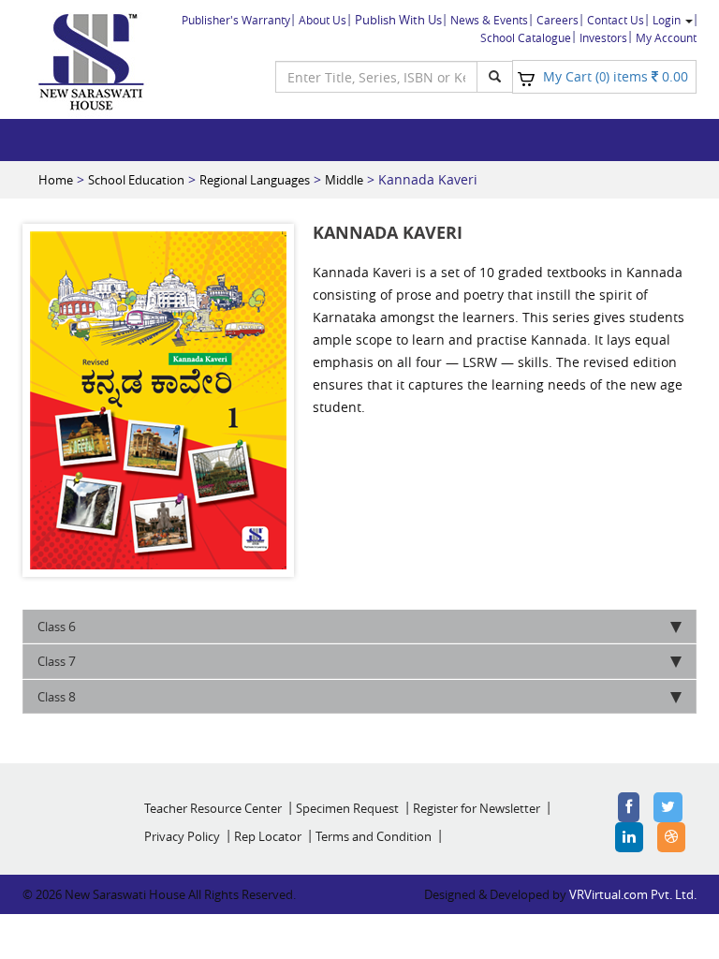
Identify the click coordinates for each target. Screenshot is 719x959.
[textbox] (376, 77)
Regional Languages (254, 179)
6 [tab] (56, 626)
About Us (322, 19)
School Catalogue (525, 37)
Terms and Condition (373, 836)
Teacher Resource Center (213, 808)
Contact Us (615, 19)
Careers (557, 19)
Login (668, 19)
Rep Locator (267, 836)
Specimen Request (347, 808)
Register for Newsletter (476, 808)
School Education (136, 179)
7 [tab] (56, 661)
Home (55, 179)
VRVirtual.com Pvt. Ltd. (633, 894)
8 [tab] (56, 696)
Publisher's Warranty (236, 19)
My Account (666, 37)
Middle (344, 179)
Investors (603, 37)
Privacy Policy (182, 836)
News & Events (489, 19)
